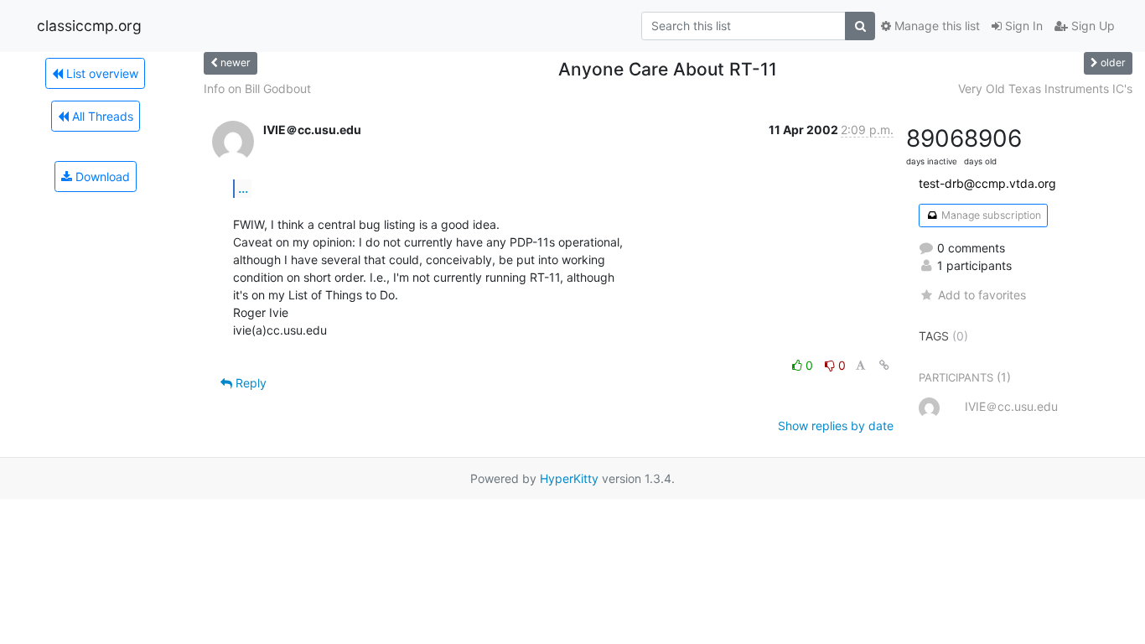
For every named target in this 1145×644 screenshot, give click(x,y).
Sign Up (1091, 25)
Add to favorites (981, 295)
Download (101, 176)
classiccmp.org (89, 25)
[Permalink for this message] (884, 365)
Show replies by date (836, 425)
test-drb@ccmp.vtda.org (987, 183)
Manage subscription (990, 215)
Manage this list (935, 25)
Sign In (1022, 25)
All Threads (101, 116)
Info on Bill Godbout (257, 88)
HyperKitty (569, 478)
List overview (100, 73)
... (243, 187)
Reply (249, 383)
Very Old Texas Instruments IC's (1045, 88)
